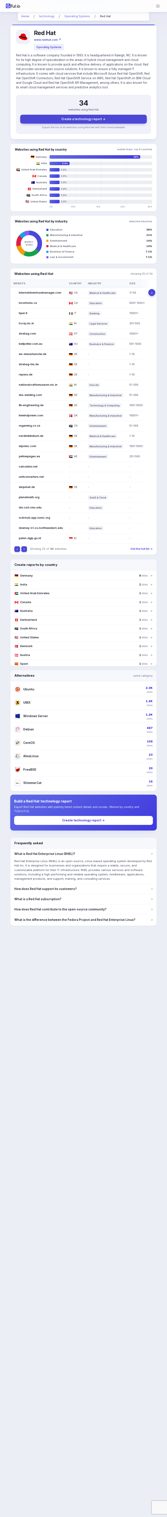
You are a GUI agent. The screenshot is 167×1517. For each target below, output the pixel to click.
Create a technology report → (83, 119)
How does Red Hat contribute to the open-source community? (83, 909)
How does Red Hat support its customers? (83, 889)
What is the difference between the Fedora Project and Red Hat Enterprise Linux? (83, 920)
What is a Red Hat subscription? (83, 899)
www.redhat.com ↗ (47, 39)
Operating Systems (48, 47)
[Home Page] (18, 6)
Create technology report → (83, 820)
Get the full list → (141, 548)
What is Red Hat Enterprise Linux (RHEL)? (83, 854)
